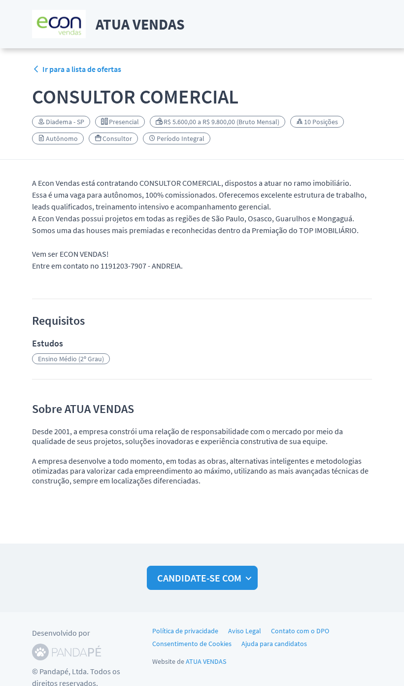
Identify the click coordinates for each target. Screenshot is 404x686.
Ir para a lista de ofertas (81, 69)
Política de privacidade (185, 631)
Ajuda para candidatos (274, 644)
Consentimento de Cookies (192, 644)
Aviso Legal (244, 631)
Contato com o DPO (300, 631)
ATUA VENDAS (206, 661)
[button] (202, 578)
